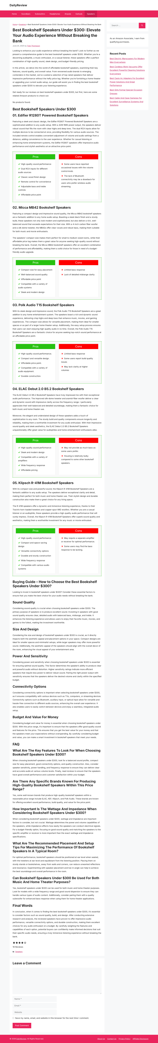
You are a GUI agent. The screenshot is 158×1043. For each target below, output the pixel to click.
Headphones (55, 14)
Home (14, 14)
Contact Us (111, 1039)
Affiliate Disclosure (140, 1039)
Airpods (68, 14)
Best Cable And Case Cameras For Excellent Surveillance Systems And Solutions (126, 101)
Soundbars (25, 14)
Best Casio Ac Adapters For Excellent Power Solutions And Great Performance (127, 82)
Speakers (91, 14)
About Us (101, 1039)
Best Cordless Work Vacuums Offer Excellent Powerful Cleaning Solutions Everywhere (127, 70)
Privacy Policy (124, 1039)
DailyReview (18, 5)
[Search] (142, 25)
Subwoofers (40, 14)
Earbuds (79, 14)
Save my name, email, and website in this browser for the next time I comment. (52, 1018)
